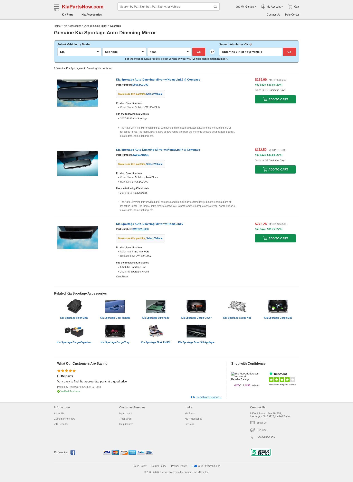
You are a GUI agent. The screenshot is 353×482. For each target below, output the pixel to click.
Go (199, 51)
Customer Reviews (64, 418)
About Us (59, 413)
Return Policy (158, 466)
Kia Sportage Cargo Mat (278, 317)
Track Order (125, 418)
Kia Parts (67, 14)
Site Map (189, 424)
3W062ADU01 (140, 155)
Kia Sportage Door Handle (115, 317)
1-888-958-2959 (266, 437)
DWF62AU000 (140, 229)
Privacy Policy (179, 466)
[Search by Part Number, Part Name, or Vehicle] (215, 6)
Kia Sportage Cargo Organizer (74, 342)
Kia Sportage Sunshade (155, 317)
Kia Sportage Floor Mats (74, 317)
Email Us (262, 422)
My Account (125, 413)
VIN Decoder (61, 424)
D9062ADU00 (140, 84)
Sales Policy (139, 466)
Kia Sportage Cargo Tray (115, 342)
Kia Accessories (92, 14)
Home (57, 26)
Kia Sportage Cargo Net (237, 317)
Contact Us (273, 14)
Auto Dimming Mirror (95, 26)
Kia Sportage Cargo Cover (196, 317)
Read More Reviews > (209, 397)
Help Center (292, 14)
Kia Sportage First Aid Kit (155, 342)
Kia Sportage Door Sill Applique (196, 342)
